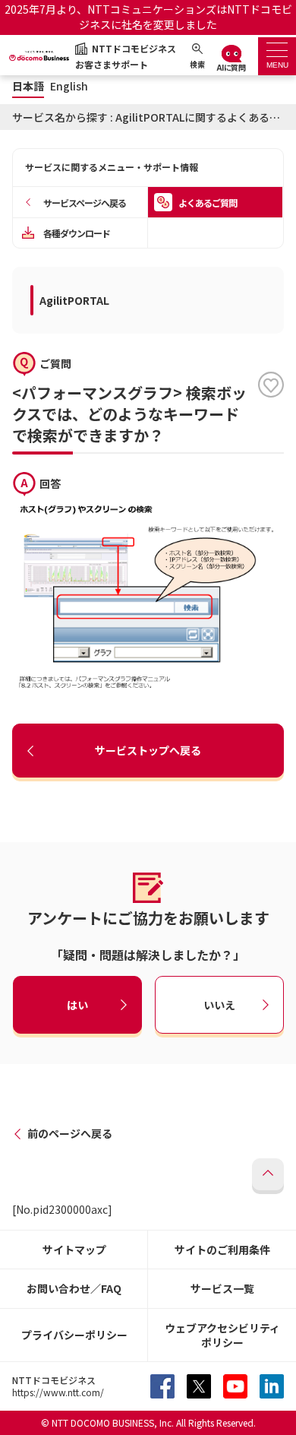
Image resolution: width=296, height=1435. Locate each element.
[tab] (277, 56)
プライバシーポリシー (74, 1334)
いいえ (219, 1004)
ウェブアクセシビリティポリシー (222, 1335)
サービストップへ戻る (148, 750)
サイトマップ (74, 1249)
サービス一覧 (222, 1288)
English (69, 86)
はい (77, 1004)
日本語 (28, 86)
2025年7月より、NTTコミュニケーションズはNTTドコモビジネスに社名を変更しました (148, 17)
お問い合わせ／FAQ (74, 1288)
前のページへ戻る (69, 1133)
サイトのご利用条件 (222, 1249)
